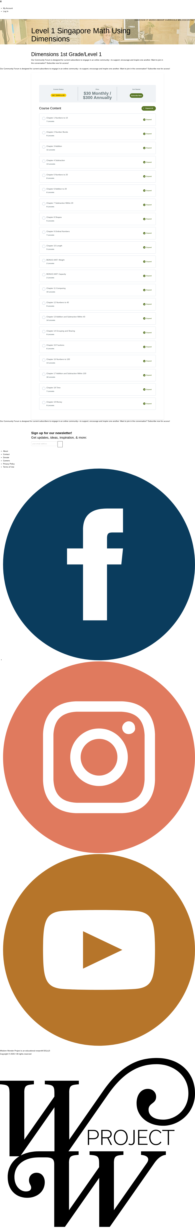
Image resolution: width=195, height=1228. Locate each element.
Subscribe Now (136, 95)
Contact (6, 454)
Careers (6, 461)
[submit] (60, 444)
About (5, 451)
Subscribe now (53, 63)
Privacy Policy (9, 464)
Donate (6, 457)
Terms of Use (8, 467)
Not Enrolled (58, 95)
